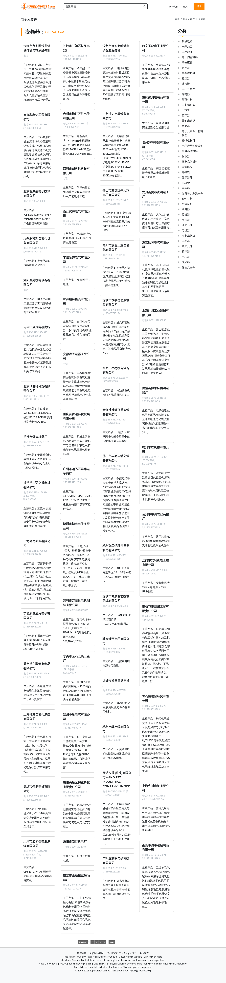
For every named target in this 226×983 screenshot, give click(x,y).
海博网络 (81, 953)
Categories (125, 956)
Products (112, 956)
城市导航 (92, 956)
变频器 (201, 19)
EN (199, 6)
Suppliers (137, 956)
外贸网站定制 (97, 953)
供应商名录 (69, 956)
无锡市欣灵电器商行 (36, 327)
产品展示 (81, 956)
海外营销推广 (114, 953)
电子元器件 (189, 19)
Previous (83, 942)
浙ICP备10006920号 (140, 970)
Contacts (157, 956)
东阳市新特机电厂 (75, 841)
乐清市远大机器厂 (35, 436)
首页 (177, 19)
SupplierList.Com (99, 970)
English (102, 956)
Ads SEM (144, 953)
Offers (147, 956)
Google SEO (130, 953)
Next (112, 942)
